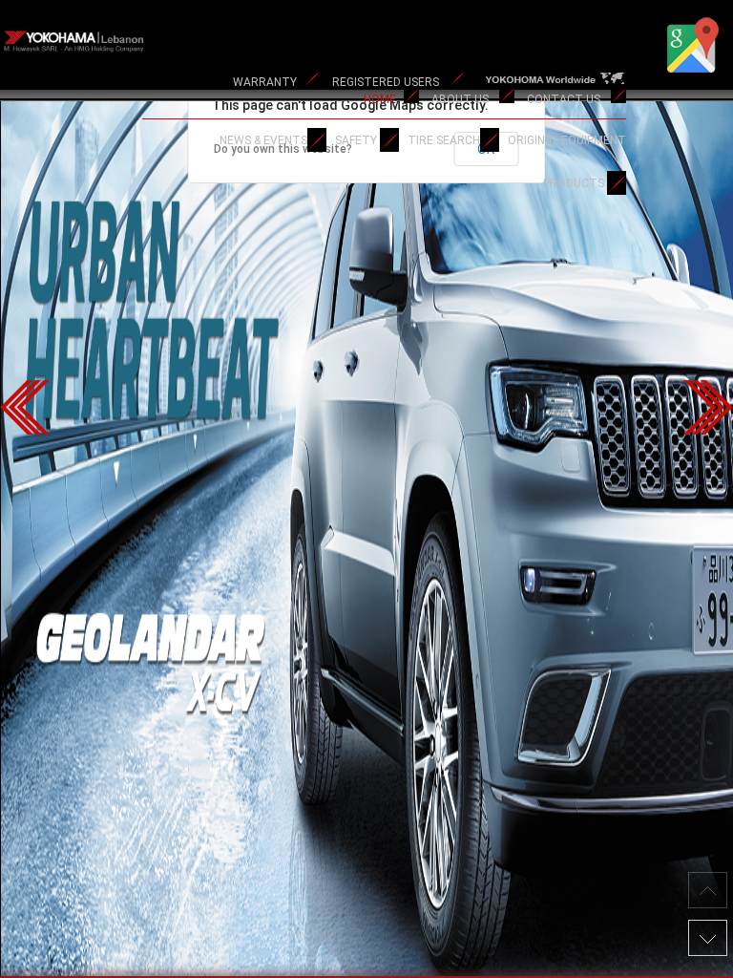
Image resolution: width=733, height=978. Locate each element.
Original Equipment (567, 140)
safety (356, 140)
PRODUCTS (573, 183)
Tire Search (444, 140)
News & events (263, 140)
